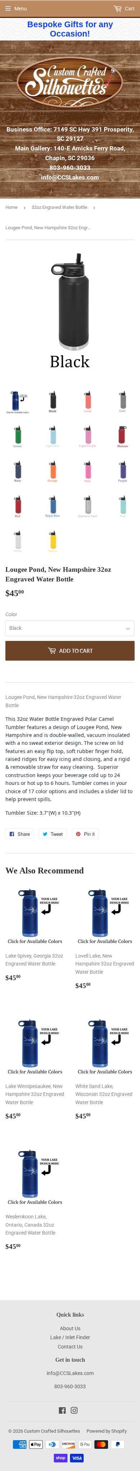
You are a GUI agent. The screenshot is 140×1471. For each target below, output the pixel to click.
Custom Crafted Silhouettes (52, 1431)
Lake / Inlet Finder (70, 1337)
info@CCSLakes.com (70, 177)
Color (11, 614)
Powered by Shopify (107, 1431)
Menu (20, 8)
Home (11, 207)
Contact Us (70, 1347)
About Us (70, 1328)
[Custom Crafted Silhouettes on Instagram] (74, 1411)
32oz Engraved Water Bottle (59, 207)
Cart (129, 8)
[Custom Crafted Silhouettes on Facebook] (62, 1411)
